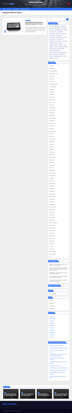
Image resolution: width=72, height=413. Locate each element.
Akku (50, 26)
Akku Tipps (51, 246)
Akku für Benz (51, 81)
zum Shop (9, 9)
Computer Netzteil (52, 251)
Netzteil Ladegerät (52, 254)
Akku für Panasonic (52, 196)
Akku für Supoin (52, 217)
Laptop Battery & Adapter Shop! (55, 365)
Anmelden (51, 300)
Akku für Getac (51, 115)
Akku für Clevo (51, 97)
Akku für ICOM (52, 33)
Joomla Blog (52, 323)
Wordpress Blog (52, 318)
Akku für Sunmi (52, 214)
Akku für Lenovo (59, 35)
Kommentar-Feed (52, 305)
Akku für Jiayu (63, 33)
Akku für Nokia (51, 188)
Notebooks (51, 56)
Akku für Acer (51, 65)
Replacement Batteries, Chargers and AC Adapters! (59, 367)
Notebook (51, 54)
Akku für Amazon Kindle (53, 73)
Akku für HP (51, 133)
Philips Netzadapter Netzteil (58, 56)
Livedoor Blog (52, 316)
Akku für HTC (51, 136)
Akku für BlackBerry (52, 86)
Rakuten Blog (52, 330)
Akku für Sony (51, 212)
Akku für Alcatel (52, 68)
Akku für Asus (51, 78)
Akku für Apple (51, 76)
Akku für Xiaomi (52, 235)
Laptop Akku (51, 46)
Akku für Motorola (52, 175)
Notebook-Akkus (62, 54)
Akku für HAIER (59, 31)
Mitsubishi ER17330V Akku (54, 52)
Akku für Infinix (57, 33)
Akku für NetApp (52, 183)
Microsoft (55, 46)
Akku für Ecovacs (52, 110)
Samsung (65, 56)
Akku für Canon (52, 94)
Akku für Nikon (51, 186)
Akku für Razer (51, 201)
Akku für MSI (51, 178)
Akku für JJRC (51, 154)
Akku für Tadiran (52, 220)
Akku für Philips (52, 199)
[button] (69, 9)
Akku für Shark (51, 209)
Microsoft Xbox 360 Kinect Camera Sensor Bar (57, 48)
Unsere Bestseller (25, 9)
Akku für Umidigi (52, 230)
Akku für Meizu (64, 37)
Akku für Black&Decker (53, 84)
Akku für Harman (52, 123)
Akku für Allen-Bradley (55, 26)
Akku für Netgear (52, 41)
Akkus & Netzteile (36, 2)
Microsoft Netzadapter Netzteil (63, 46)
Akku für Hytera (52, 141)
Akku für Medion (58, 37)
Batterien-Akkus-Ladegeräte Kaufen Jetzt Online (58, 370)
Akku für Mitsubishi (59, 39)
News (50, 256)
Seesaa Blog (52, 320)
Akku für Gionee (52, 120)
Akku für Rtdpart (52, 204)
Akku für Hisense (52, 131)
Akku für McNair (52, 37)
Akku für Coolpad (52, 99)
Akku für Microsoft (52, 39)
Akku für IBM (51, 144)
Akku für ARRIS (62, 26)
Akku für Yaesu (64, 41)
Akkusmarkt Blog (53, 332)
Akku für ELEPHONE (53, 31)
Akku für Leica (51, 162)
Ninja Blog (51, 327)
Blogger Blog (52, 334)
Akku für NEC (51, 180)
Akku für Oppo (51, 191)
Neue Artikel (16, 9)
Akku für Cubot (51, 102)
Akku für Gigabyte (52, 118)
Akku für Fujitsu (52, 112)
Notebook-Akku (56, 54)
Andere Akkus (51, 248)
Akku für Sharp (58, 41)
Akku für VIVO (51, 233)
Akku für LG (51, 167)
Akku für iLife (51, 149)
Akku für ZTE (51, 243)
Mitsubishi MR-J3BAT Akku (63, 52)
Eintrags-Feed (51, 303)
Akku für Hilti (51, 128)
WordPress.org (52, 308)
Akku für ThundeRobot (53, 222)
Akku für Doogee (52, 107)
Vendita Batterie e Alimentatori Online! (56, 345)
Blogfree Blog (52, 325)
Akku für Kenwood (52, 35)
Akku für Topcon (28, 20)
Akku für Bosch (52, 89)
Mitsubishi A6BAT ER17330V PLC (55, 50)
